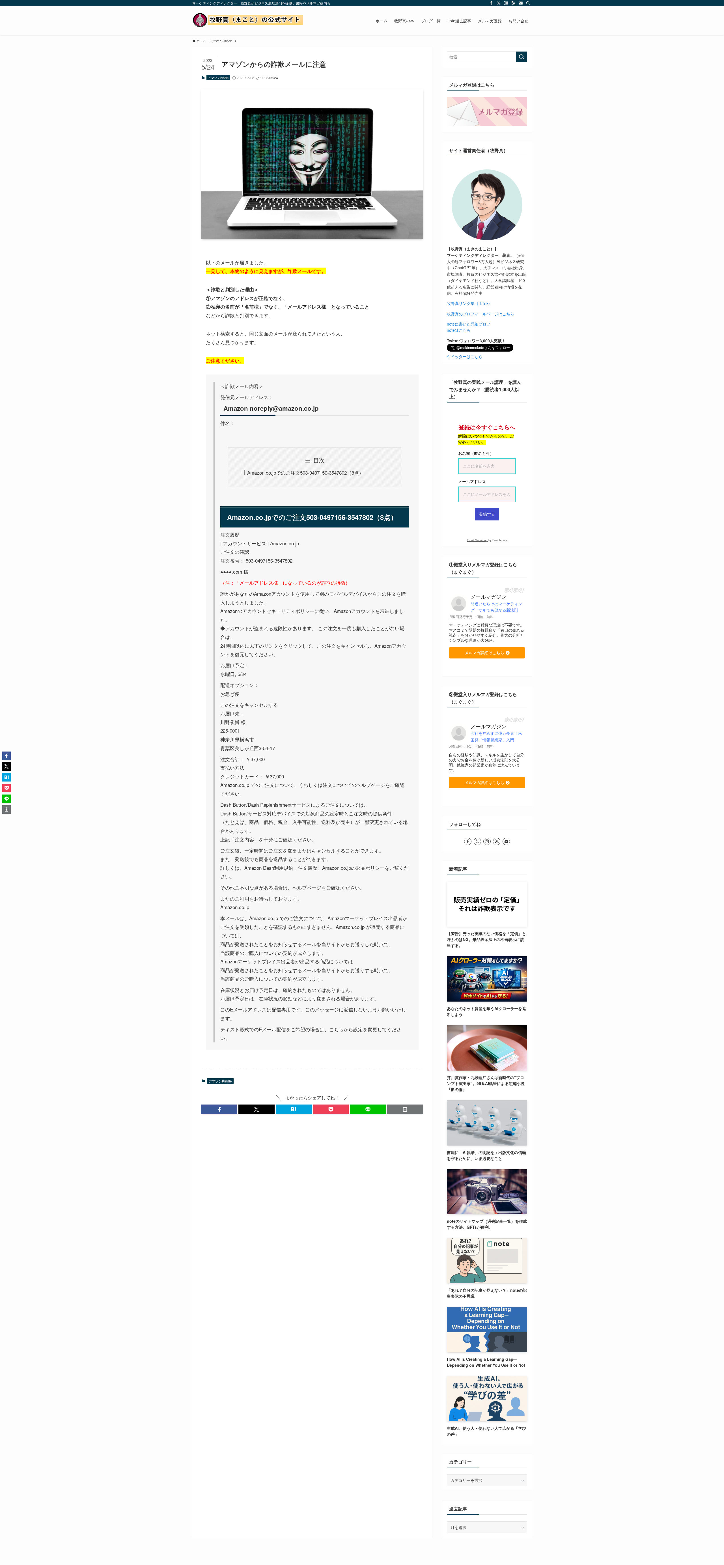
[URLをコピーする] (405, 1109)
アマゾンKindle (218, 77)
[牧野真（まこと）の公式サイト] (248, 21)
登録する (487, 514)
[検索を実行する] (521, 56)
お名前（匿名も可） (476, 453)
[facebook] (491, 3)
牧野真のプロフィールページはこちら (480, 314)
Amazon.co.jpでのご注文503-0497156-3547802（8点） (305, 472)
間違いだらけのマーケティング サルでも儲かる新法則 (496, 607)
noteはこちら (459, 330)
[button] (219, 1109)
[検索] (528, 3)
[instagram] (506, 3)
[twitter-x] (498, 3)
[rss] (513, 3)
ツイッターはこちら (464, 356)
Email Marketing (477, 540)
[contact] (520, 3)
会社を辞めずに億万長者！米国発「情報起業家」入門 (496, 736)
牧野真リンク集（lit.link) (468, 303)
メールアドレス (472, 482)
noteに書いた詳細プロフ (468, 324)
